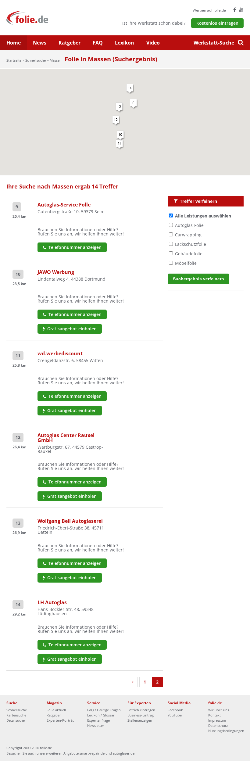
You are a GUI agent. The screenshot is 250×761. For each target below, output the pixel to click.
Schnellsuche (35, 60)
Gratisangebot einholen (71, 329)
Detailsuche (15, 720)
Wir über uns (218, 710)
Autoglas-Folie (189, 225)
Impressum (217, 720)
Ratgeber (69, 42)
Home (13, 42)
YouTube (175, 715)
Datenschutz (218, 725)
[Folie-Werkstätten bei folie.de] (43, 17)
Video (153, 42)
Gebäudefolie (188, 254)
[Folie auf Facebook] (234, 9)
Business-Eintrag (140, 715)
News (39, 42)
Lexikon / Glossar (101, 715)
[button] (119, 144)
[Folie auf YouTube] (241, 9)
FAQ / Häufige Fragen (104, 710)
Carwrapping (188, 235)
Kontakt (214, 715)
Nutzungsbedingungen (226, 730)
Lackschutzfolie (190, 244)
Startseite (13, 60)
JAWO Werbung (56, 272)
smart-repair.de (92, 753)
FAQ (98, 42)
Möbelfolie (186, 263)
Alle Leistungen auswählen (203, 216)
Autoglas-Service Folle (64, 204)
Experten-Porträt (60, 720)
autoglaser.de (123, 753)
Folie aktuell (56, 710)
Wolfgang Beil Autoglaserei (70, 521)
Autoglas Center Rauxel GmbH (66, 437)
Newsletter (95, 725)
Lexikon (124, 42)
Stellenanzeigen (139, 720)
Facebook (175, 710)
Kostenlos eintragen (217, 23)
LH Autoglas (52, 602)
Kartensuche (16, 715)
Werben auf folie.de (209, 10)
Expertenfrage (98, 720)
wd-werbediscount (60, 353)
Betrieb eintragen (141, 710)
